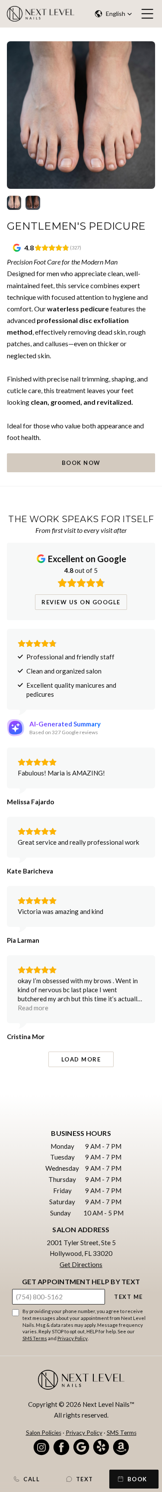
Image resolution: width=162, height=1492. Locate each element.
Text (84, 1479)
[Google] (81, 1447)
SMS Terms (34, 1338)
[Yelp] (101, 1447)
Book (137, 1479)
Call (31, 1479)
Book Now (81, 462)
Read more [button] (33, 1008)
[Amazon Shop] (121, 1447)
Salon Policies (43, 1432)
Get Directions (81, 1264)
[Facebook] (61, 1447)
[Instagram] (41, 1447)
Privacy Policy (72, 1338)
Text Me (128, 1296)
